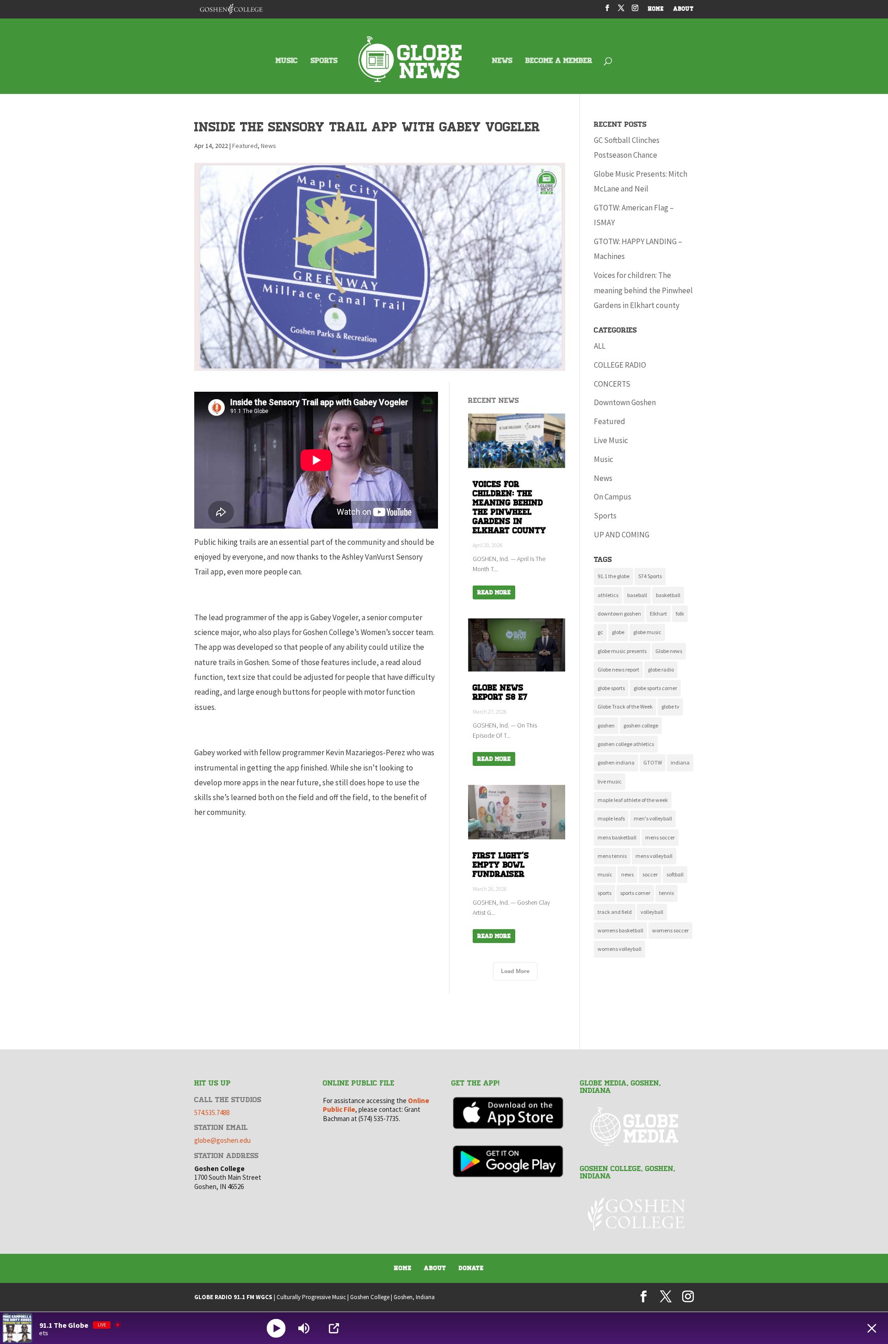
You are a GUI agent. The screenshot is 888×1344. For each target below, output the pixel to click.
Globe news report (618, 669)
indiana (680, 762)
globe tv (670, 706)
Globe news (668, 650)
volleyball (652, 911)
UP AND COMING (621, 535)
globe (618, 632)
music (605, 874)
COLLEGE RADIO (620, 365)
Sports (605, 516)
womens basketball (620, 930)
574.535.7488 (211, 1112)
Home (403, 1268)
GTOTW (652, 762)
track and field (615, 911)
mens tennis (612, 855)
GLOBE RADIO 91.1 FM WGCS (233, 1297)
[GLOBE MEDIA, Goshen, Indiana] (637, 1127)
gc (600, 632)
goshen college (640, 725)
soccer (650, 874)
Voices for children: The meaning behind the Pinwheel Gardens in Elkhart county (643, 290)
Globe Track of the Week (625, 706)
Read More (494, 592)
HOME (656, 9)
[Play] (276, 1328)
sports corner (635, 892)
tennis (666, 892)
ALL (599, 346)
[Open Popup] (334, 1328)
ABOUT (683, 9)
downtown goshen (619, 613)
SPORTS (324, 61)
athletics (608, 595)
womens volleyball (619, 948)
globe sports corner (655, 687)
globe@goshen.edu (222, 1140)
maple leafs (611, 818)
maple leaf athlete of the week (633, 799)
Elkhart (658, 613)
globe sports (611, 687)
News (268, 146)
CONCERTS (612, 384)
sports (604, 892)
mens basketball (617, 837)
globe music (647, 632)
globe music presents (622, 650)
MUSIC (287, 61)
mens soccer (660, 837)
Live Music (611, 440)
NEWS (502, 61)
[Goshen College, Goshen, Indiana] (637, 1214)
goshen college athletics (626, 743)
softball (675, 874)
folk (680, 613)
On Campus (612, 497)
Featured (245, 146)
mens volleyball (653, 855)
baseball (637, 595)
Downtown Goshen (625, 402)
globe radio (661, 669)
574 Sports (650, 576)
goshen (606, 725)
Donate (471, 1268)
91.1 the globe (613, 576)
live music (610, 781)
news (627, 874)
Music (603, 459)
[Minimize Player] (872, 1328)
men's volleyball (653, 818)
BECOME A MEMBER (558, 61)
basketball (668, 595)
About (435, 1268)
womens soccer (670, 930)
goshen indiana (616, 762)
